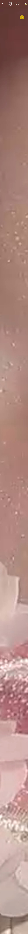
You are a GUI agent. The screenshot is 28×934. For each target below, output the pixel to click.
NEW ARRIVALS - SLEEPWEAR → (11, 467)
